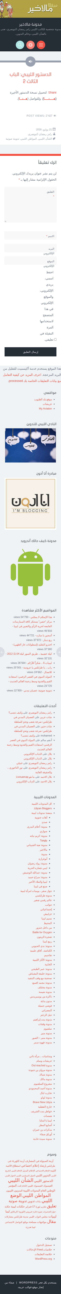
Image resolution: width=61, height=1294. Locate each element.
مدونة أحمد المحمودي (40, 1088)
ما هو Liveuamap (25, 776)
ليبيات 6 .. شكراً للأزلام (40, 662)
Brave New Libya (42, 1102)
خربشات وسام (44, 1060)
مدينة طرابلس (21, 1216)
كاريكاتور (14, 1212)
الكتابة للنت (22, 1186)
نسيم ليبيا (47, 918)
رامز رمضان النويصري (40, 134)
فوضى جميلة (45, 1005)
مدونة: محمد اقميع (42, 982)
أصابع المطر (45, 1125)
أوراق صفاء (46, 1134)
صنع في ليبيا (40, 886)
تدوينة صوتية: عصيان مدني (38, 690)
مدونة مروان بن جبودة (40, 1070)
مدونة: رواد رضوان (37, 863)
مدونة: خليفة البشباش (40, 973)
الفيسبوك (48, 1185)
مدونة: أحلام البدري (37, 826)
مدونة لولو (46, 1097)
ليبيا (7, 1211)
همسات (48, 1115)
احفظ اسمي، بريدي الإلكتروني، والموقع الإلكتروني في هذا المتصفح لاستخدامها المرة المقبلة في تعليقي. (46, 306)
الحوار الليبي (10, 1175)
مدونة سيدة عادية (42, 1138)
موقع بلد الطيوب (43, 399)
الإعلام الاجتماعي (43, 1171)
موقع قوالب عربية (28, 1287)
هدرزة (28, 1227)
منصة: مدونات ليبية (42, 812)
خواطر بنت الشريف (41, 1111)
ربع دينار (47, 639)
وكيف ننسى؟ (16, 712)
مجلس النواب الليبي (38, 1216)
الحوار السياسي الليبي (25, 1175)
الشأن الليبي (45, 138)
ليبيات (52, 1216)
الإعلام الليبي (16, 1171)
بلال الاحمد (46, 776)
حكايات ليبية (18, 1206)
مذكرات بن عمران (42, 1129)
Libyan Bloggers (43, 808)
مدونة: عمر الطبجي (41, 969)
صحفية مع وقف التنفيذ (40, 978)
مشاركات (9, 1217)
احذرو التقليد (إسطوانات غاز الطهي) (33, 644)
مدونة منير (46, 1033)
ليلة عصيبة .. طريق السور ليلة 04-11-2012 (29, 653)
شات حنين (46, 726)
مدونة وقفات (45, 1024)
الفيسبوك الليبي (35, 1186)
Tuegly (43, 840)
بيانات (38, 1201)
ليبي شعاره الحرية (37, 868)
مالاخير (43, 849)
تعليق (51, 1206)
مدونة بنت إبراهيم (42, 1019)
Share (52, 92)
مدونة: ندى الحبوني (42, 946)
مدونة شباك (45, 1074)
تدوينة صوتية (12, 138)
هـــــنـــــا (49, 98)
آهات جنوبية (41, 817)
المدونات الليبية (31, 1190)
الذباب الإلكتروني (33, 753)
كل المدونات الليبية (42, 803)
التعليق (50, 194)
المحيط (48, 923)
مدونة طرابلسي (43, 895)
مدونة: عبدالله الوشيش (35, 872)
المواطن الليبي (29, 138)
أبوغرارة (43, 858)
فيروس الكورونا (25, 1212)
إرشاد (43, 1165)
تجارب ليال (46, 1092)
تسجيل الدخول (44, 1244)
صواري (43, 831)
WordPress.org (43, 1258)
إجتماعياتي (46, 909)
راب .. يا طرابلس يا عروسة (37, 667)
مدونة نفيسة (45, 991)
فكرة (35, 1212)
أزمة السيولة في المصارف (39, 1161)
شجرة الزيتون (44, 936)
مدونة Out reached (42, 1065)
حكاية (7, 1206)
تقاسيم (48, 955)
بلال (50, 753)
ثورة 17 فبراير (32, 1206)
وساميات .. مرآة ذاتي (40, 1056)
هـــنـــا (23, 98)
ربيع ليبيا (47, 941)
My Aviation (45, 408)
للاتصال (48, 672)
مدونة (44, 854)
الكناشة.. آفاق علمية (41, 950)
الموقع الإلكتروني (48, 263)
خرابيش (48, 913)
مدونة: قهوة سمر (43, 1042)
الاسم (50, 236)
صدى (44, 822)
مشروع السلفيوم (43, 1083)
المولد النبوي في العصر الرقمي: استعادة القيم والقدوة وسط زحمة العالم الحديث (29, 745)
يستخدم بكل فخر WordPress (37, 1282)
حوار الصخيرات (49, 1212)
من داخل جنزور (44, 927)
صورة (39, 1212)
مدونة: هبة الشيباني (37, 845)
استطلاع (17, 1165)
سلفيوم (48, 1028)
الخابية (48, 964)
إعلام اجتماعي (30, 1165)
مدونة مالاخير (30, 24)
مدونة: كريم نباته (38, 835)
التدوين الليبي (43, 1175)
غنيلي (19, 763)
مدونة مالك (46, 1079)
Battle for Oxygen (42, 932)
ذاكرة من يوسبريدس (41, 996)
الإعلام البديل (29, 1171)
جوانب (48, 904)
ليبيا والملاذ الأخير (38, 881)
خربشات (47, 403)
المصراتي (47, 1010)
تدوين (31, 1201)
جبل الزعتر (46, 1014)
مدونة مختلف (45, 987)
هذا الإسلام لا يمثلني (41, 617)
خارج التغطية (45, 1106)
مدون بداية (46, 1001)
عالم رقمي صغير (43, 900)
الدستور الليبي (43, 1181)
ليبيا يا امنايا (45, 1120)
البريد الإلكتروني (48, 253)
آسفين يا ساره (44, 635)
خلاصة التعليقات (43, 1254)
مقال (51, 1221)
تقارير (43, 1207)
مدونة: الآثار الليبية (42, 959)
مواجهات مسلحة (37, 1222)
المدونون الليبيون (14, 1190)
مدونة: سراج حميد (37, 877)
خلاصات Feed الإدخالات (39, 1249)
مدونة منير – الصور (42, 1037)
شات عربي (46, 717)
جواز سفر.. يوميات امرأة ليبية (36, 890)
